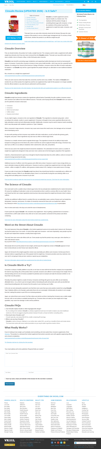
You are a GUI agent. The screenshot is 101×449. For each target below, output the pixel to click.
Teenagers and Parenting (72, 428)
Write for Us (62, 445)
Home (5, 5)
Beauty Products (39, 430)
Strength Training (8, 432)
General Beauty (39, 428)
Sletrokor (7, 334)
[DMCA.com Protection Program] (9, 444)
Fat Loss (37, 406)
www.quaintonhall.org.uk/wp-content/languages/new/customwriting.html (25, 75)
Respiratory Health (24, 421)
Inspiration (69, 404)
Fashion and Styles (40, 432)
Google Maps (30, 444)
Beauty (35, 1)
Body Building (7, 422)
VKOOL (32, 439)
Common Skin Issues (25, 424)
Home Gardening (86, 422)
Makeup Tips (38, 421)
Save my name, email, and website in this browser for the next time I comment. (29, 378)
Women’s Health (8, 428)
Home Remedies (43, 1)
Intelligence (85, 408)
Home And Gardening (87, 428)
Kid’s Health (7, 412)
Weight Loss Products (56, 430)
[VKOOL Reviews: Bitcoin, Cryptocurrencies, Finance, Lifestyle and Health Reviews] (10, 1)
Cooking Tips (85, 410)
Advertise (57, 445)
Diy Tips (84, 404)
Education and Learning (88, 432)
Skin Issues (23, 406)
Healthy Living (54, 419)
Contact (68, 445)
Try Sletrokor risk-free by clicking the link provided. (19, 342)
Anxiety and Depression (26, 432)
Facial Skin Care (55, 415)
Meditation (53, 406)
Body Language (70, 413)
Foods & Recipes (39, 426)
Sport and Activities (86, 426)
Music (83, 402)
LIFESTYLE (85, 400)
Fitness (6, 402)
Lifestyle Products (86, 421)
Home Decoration (86, 424)
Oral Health (7, 410)
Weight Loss (38, 422)
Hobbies (84, 406)
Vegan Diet (53, 412)
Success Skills (85, 419)
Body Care (38, 410)
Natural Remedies (55, 424)
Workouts (37, 402)
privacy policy (81, 447)
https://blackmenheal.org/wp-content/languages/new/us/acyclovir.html (35, 241)
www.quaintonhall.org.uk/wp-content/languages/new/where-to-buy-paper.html (26, 159)
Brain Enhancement (25, 422)
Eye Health (7, 408)
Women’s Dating (70, 417)
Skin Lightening (55, 421)
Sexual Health (23, 415)
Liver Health (7, 415)
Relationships (59, 1)
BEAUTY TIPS (39, 400)
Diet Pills (11, 5)
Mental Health (7, 426)
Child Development (71, 419)
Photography (85, 413)
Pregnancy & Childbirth (56, 428)
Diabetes (22, 402)
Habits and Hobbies (71, 422)
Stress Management (71, 426)
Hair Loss (37, 412)
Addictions (22, 404)
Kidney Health (7, 424)
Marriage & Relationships (72, 430)
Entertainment (85, 415)
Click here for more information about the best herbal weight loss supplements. (26, 220)
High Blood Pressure (25, 426)
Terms (75, 447)
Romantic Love (70, 412)
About (52, 445)
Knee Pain (53, 410)
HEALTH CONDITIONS (26, 400)
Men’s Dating (69, 410)
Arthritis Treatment (24, 419)
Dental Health (7, 421)
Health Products (24, 413)
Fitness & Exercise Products (58, 432)
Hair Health (53, 413)
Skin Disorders (23, 408)
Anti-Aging (37, 408)
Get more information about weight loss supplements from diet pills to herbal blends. (28, 260)
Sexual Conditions (24, 417)
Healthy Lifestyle (70, 415)
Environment (85, 412)
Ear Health (7, 406)
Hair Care (37, 404)
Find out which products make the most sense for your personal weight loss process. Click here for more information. (37, 179)
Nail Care (53, 402)
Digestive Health (8, 430)
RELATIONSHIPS (71, 400)
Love (67, 402)
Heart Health (7, 417)
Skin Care (37, 413)
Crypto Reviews (21, 1)
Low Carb (6, 404)
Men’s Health (7, 419)
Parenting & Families (71, 424)
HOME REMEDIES (56, 400)
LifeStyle (67, 1)
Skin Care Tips (54, 417)
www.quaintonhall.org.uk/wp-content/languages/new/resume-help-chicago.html (27, 338)
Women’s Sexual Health (26, 430)
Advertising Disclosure (58, 5)
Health (29, 1)
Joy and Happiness (71, 421)
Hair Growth (38, 419)
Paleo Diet (37, 417)
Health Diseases (24, 410)
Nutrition (53, 404)
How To (52, 1)
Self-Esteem (69, 408)
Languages (69, 406)
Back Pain (53, 408)
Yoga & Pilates (39, 424)
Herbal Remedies (55, 422)
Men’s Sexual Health (25, 428)
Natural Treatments (56, 426)
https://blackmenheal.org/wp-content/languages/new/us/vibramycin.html (37, 203)
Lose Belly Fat (23, 412)
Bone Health (7, 413)
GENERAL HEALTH (10, 400)
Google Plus (30, 445)
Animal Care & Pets (87, 430)
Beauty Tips (38, 415)
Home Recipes (85, 417)
